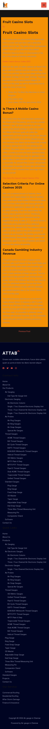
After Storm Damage (11, 699)
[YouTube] (12, 368)
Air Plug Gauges (14, 420)
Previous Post (24, 331)
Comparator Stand (15, 516)
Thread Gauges (11, 434)
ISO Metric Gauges (15, 458)
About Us (6, 385)
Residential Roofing (10, 696)
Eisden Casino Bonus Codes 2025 (16, 61)
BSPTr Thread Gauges (17, 448)
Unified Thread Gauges (17, 478)
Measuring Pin (13, 512)
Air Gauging (9, 392)
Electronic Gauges (12, 565)
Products (6, 540)
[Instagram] (16, 368)
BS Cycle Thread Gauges (18, 444)
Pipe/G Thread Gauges (17, 468)
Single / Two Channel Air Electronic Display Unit (27, 413)
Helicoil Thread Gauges (17, 455)
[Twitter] (8, 368)
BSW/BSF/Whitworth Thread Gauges (23, 451)
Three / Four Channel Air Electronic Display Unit (27, 410)
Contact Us (7, 523)
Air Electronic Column (16, 403)
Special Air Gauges (15, 430)
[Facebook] (3, 368)
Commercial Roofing (11, 693)
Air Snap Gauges (14, 427)
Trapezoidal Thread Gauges (19, 475)
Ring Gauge (12, 489)
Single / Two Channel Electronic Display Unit (25, 406)
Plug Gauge (12, 486)
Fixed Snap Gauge (15, 492)
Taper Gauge (13, 499)
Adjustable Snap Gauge (17, 502)
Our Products (8, 388)
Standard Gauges (12, 482)
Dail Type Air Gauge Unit (17, 396)
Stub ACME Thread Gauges (19, 472)
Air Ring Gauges (14, 424)
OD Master (12, 496)
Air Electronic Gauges (14, 551)
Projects (6, 678)
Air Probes (9, 416)
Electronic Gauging (12, 399)
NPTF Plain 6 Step (15, 461)
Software (9, 519)
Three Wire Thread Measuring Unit (21, 509)
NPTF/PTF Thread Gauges (18, 465)
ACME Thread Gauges (17, 438)
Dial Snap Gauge (14, 506)
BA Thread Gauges (15, 441)
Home (5, 381)
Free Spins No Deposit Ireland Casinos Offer (21, 178)
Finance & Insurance (11, 703)
